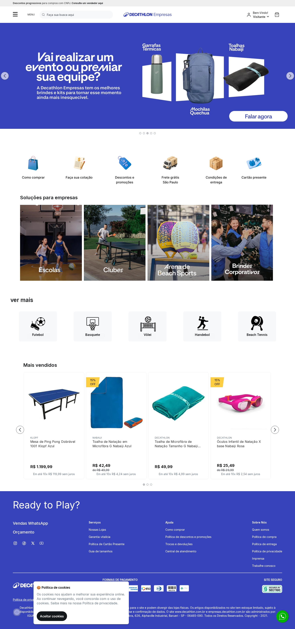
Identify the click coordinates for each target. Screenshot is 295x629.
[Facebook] (26, 543)
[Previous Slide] (5, 76)
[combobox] (76, 15)
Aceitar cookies (52, 616)
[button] (140, 133)
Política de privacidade (28, 599)
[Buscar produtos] (44, 14)
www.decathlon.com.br (190, 611)
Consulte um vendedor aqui (87, 3)
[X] (35, 543)
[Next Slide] (290, 76)
